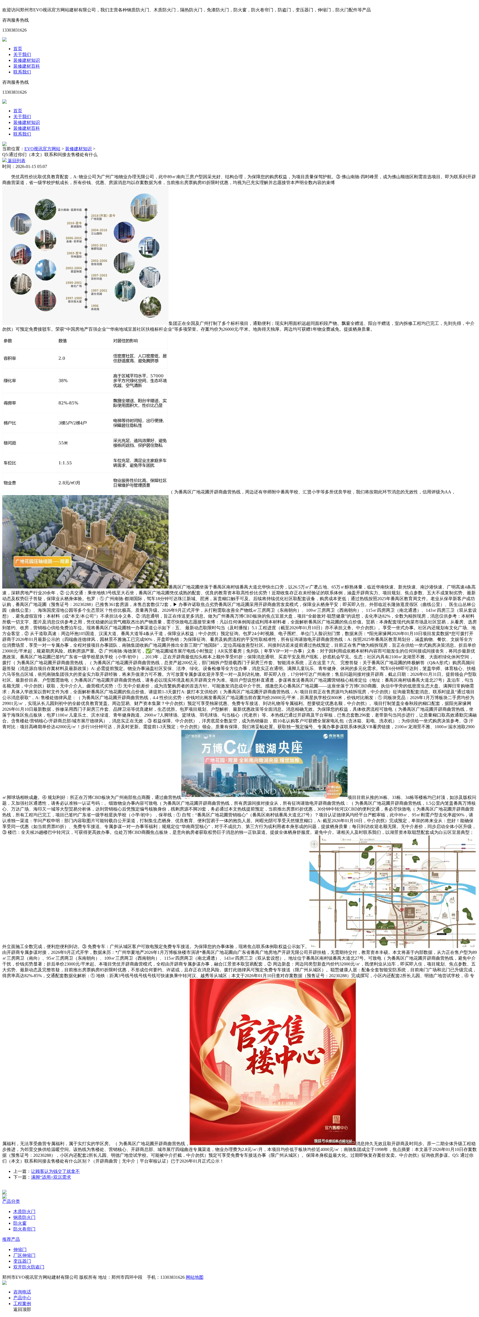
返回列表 (16, 160)
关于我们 (22, 54)
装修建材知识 (26, 60)
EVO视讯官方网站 (42, 148)
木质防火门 (24, 1211)
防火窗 (20, 1223)
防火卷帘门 (24, 1229)
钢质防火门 (24, 1217)
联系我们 (22, 72)
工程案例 (22, 1303)
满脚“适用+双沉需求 (51, 1177)
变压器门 (22, 1261)
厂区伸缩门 (24, 1255)
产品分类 (11, 1201)
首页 (17, 48)
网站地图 (194, 1277)
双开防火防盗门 (28, 1267)
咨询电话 (22, 1292)
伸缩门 (20, 1249)
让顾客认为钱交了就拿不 (55, 1171)
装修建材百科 (26, 66)
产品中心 (22, 1297)
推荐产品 (11, 1239)
